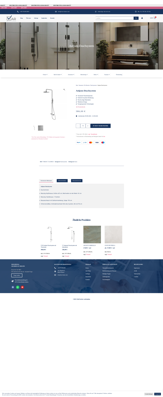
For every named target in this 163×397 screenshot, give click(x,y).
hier (104, 136)
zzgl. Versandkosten (92, 134)
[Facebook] (12, 287)
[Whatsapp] (17, 287)
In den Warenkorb (100, 125)
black (76, 161)
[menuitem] (45, 74)
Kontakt (52, 18)
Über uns (28, 18)
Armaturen (81, 85)
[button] (64, 89)
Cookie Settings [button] (148, 394)
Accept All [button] (157, 394)
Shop (21, 18)
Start (77, 85)
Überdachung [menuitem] (119, 74)
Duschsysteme (93, 85)
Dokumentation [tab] (62, 180)
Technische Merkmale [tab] (46, 180)
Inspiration (44, 18)
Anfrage (36, 18)
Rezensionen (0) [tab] (77, 180)
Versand (45, 256)
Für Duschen (87, 85)
